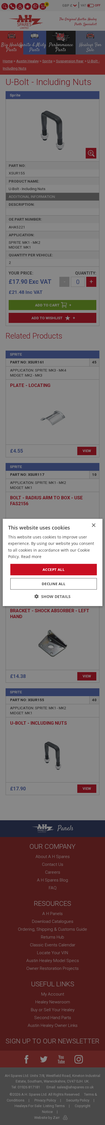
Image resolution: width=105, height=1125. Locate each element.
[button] (52, 596)
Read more (31, 556)
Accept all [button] (53, 569)
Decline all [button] (53, 583)
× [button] (93, 525)
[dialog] (52, 562)
